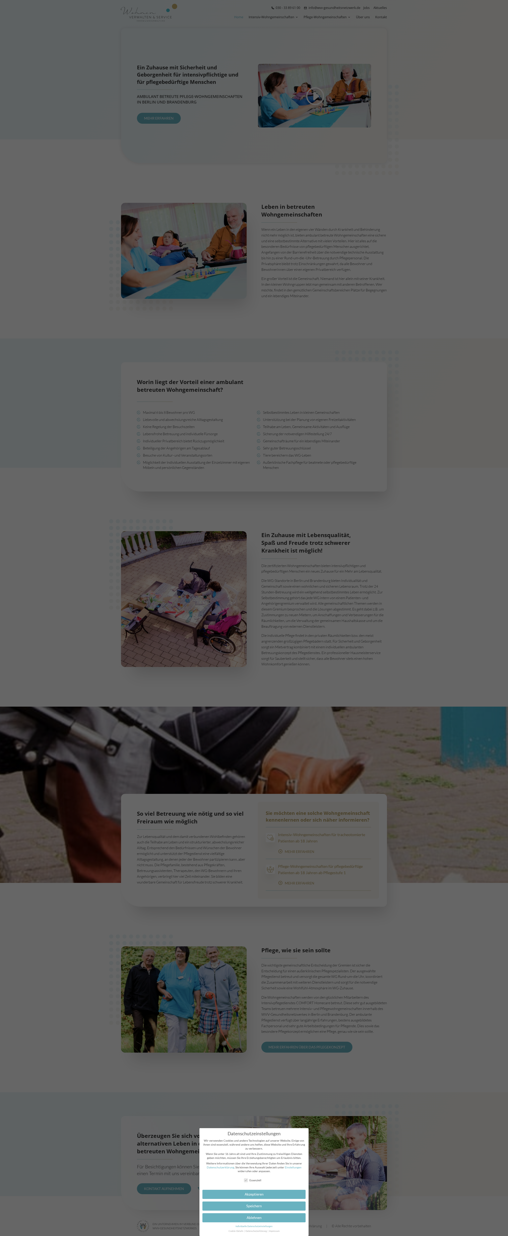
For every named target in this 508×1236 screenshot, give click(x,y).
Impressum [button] (274, 1231)
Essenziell (255, 1180)
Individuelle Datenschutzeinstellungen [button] (254, 1226)
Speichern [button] (254, 1206)
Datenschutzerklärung (220, 1167)
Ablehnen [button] (254, 1218)
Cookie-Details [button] (236, 1231)
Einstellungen (293, 1167)
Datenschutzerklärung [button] (256, 1231)
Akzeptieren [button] (254, 1194)
